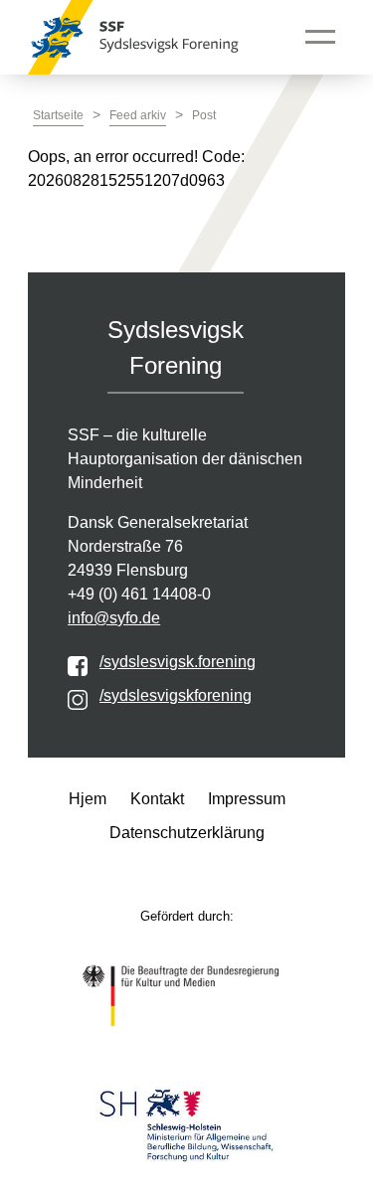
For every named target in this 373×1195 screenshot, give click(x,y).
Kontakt (157, 798)
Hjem (87, 798)
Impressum (246, 798)
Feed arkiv (137, 115)
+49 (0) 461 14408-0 (139, 594)
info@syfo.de (114, 617)
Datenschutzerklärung (187, 832)
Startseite (58, 115)
